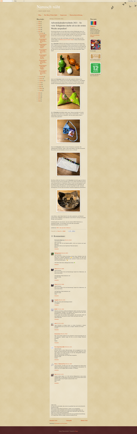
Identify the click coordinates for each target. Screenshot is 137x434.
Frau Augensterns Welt (60, 346)
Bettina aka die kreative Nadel (67, 39)
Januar (40, 90)
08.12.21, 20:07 (69, 363)
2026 (39, 21)
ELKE (56, 309)
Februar (41, 88)
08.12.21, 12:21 (68, 346)
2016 (39, 101)
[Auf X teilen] (71, 231)
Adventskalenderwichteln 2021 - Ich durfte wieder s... (43, 46)
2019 (39, 95)
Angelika (56, 300)
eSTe (56, 323)
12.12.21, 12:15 (60, 374)
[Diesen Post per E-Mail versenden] (69, 231)
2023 (39, 27)
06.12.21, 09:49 (60, 268)
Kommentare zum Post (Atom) (61, 423)
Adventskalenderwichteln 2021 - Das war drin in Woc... (43, 41)
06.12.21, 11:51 (62, 300)
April (40, 84)
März (40, 86)
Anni (56, 374)
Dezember (41, 33)
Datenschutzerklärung (76, 15)
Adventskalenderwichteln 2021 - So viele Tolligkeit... (43, 67)
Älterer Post (84, 420)
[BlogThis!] (70, 231)
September (41, 80)
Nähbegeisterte (58, 253)
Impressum (63, 15)
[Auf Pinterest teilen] (74, 231)
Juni (40, 82)
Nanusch (94, 26)
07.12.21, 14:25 (60, 323)
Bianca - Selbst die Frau (60, 363)
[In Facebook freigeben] (73, 231)
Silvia (56, 268)
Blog (39, 15)
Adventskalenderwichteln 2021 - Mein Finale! (43, 36)
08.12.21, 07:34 (64, 333)
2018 (39, 97)
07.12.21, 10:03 (60, 309)
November (41, 76)
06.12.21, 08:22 (68, 240)
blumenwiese (57, 333)
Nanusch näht (48, 6)
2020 (39, 93)
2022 (39, 29)
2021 (39, 31)
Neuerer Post (53, 420)
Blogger (76, 431)
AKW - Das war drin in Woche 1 (63, 227)
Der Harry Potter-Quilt (50, 15)
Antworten (57, 249)
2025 (39, 23)
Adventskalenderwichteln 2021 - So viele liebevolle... (43, 56)
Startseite (69, 420)
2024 (39, 25)
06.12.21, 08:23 (65, 253)
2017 (39, 99)
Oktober (41, 78)
